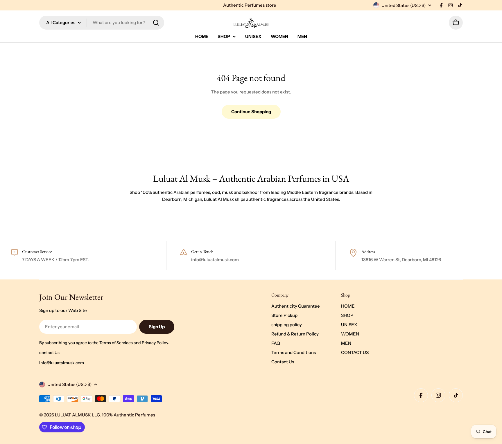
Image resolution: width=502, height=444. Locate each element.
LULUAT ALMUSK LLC (77, 415)
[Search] (156, 22)
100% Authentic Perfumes (128, 415)
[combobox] (101, 23)
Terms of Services (116, 342)
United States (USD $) (403, 5)
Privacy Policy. (155, 342)
